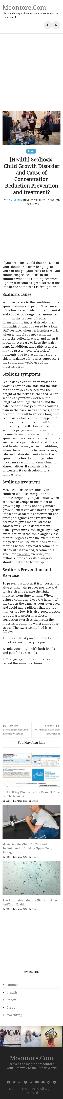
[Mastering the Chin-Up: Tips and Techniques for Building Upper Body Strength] (31, 822)
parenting (14, 1015)
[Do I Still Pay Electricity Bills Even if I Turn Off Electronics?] (31, 770)
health (31, 151)
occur (7, 318)
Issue (11, 1007)
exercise (23, 554)
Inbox (35, 800)
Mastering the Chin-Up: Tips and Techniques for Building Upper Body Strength (27, 848)
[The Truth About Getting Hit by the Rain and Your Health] (31, 878)
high (6, 611)
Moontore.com (24, 7)
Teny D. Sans (13, 199)
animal (12, 985)
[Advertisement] (31, 75)
